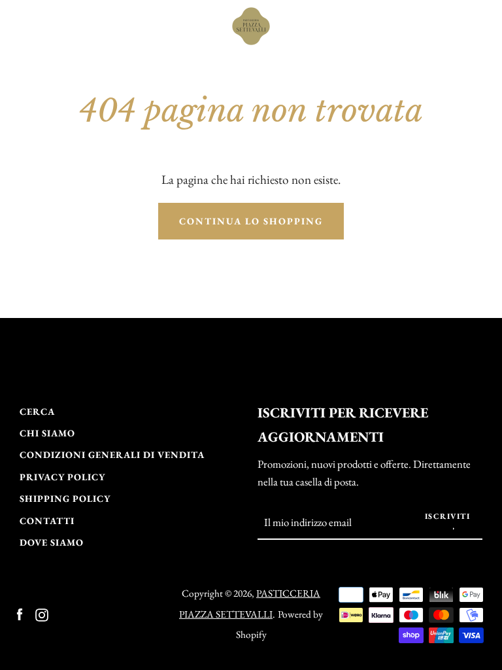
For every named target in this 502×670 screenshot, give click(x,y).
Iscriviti (448, 516)
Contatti (47, 520)
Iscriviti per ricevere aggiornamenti (343, 424)
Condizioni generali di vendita (112, 454)
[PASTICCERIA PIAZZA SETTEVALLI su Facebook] (19, 613)
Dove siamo (52, 542)
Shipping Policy (65, 498)
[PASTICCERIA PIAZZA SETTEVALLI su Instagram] (41, 613)
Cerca (37, 411)
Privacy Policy (62, 476)
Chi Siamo (47, 433)
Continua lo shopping (251, 221)
